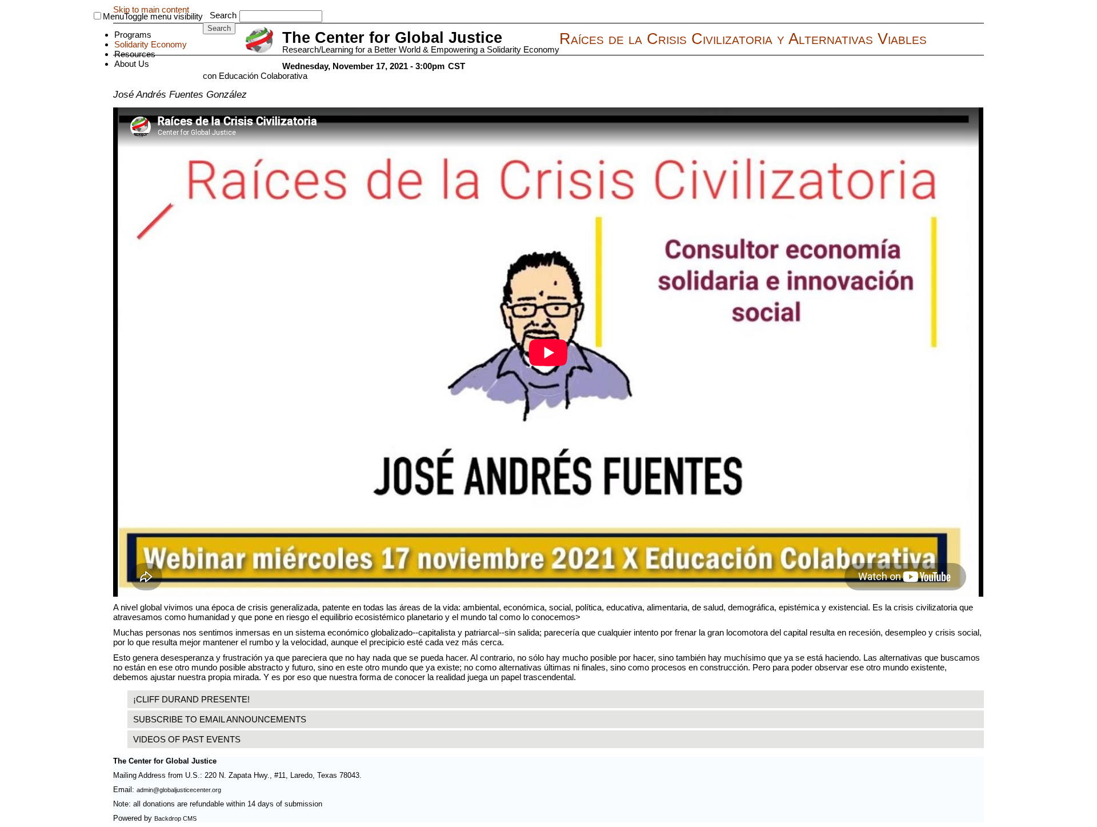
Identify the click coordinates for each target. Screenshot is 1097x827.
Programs (132, 34)
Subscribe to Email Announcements (219, 719)
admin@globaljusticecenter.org (179, 789)
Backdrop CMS (175, 818)
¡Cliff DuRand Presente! (191, 699)
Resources (134, 54)
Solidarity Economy (150, 44)
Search (223, 15)
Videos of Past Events (187, 739)
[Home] (260, 41)
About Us (131, 64)
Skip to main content (151, 9)
